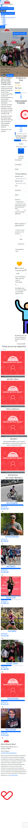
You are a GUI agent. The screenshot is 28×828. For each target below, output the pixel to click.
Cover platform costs (19, 250)
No (25, 210)
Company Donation (21, 157)
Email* (17, 169)
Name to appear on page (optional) (20, 224)
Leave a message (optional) (19, 212)
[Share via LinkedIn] (5, 75)
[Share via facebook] (1, 75)
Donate (21, 144)
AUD (4, 19)
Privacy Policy (6, 782)
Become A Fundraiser (8, 13)
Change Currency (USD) (7, 17)
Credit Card (21, 244)
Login (3, 16)
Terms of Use (13, 782)
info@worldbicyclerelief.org (9, 753)
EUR (4, 26)
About (2, 7)
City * (16, 185)
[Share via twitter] (2, 75)
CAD (4, 21)
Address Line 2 (19, 181)
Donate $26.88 (21, 344)
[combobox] (21, 201)
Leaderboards (5, 9)
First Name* (18, 160)
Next (21, 239)
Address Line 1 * (19, 176)
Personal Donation (21, 152)
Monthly (24, 140)
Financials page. (14, 775)
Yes (18, 210)
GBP (4, 24)
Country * (17, 199)
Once (17, 140)
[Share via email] (4, 75)
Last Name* (18, 164)
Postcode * (18, 190)
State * (17, 195)
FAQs (2, 11)
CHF (4, 23)
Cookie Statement (21, 782)
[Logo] (7, 2)
